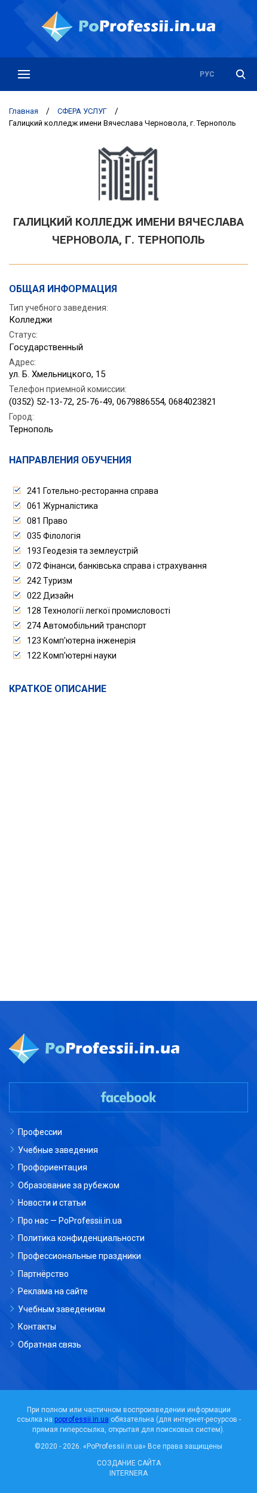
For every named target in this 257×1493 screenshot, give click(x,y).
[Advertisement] (128, 834)
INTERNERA (128, 1473)
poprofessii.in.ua (81, 1419)
